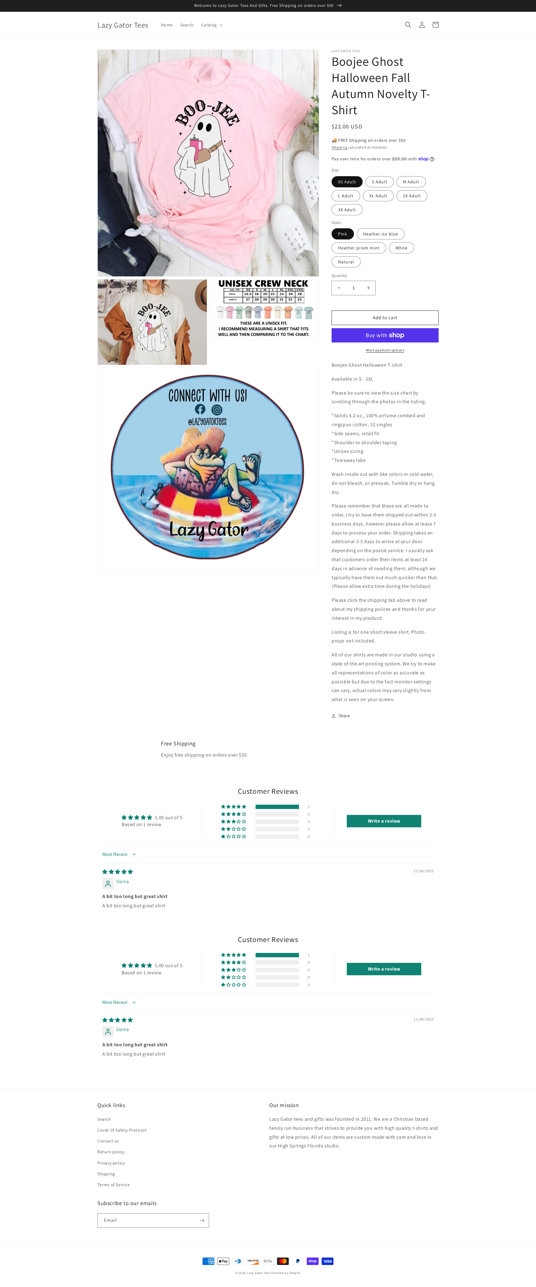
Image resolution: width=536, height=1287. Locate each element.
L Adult (346, 196)
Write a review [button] (384, 821)
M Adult (411, 182)
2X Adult (412, 196)
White (401, 248)
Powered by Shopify (286, 1273)
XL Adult (378, 196)
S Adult (379, 182)
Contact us (108, 1141)
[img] (117, 872)
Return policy (110, 1152)
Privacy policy (110, 1163)
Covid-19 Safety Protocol (121, 1130)
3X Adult (347, 209)
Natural (346, 262)
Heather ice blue (380, 234)
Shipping (339, 147)
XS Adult (347, 182)
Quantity (339, 275)
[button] (211, 24)
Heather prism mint (359, 248)
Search (104, 1119)
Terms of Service (113, 1184)
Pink (342, 234)
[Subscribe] (202, 1220)
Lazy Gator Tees (258, 1273)
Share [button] (344, 715)
